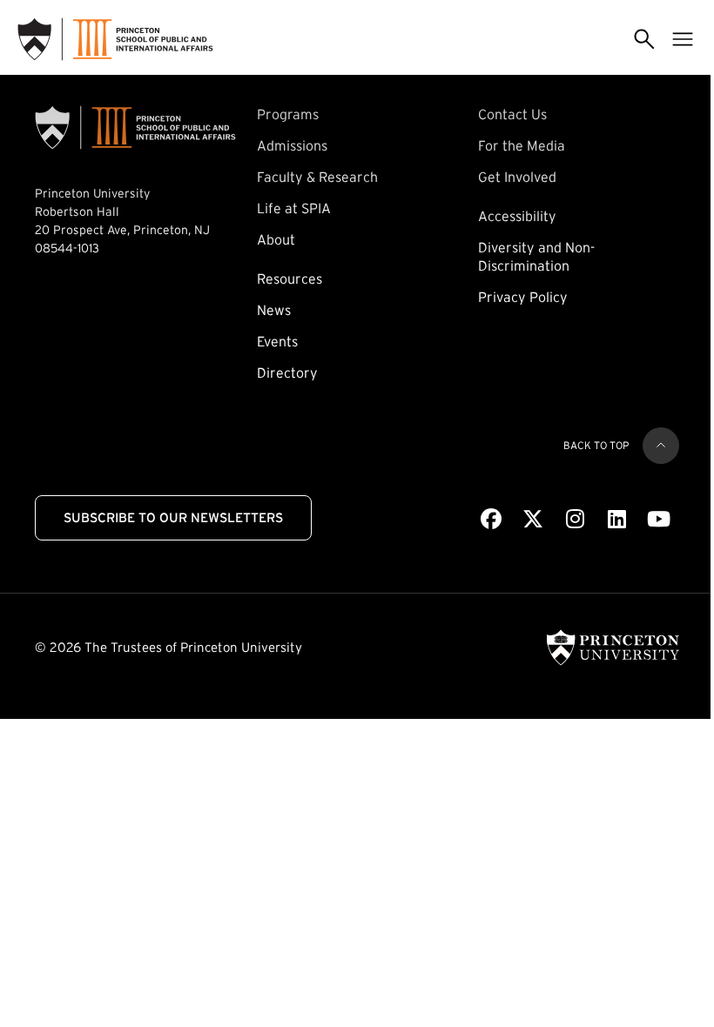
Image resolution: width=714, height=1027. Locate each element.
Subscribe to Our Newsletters (173, 517)
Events (277, 341)
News (274, 310)
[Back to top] (661, 445)
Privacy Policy (523, 297)
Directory (287, 372)
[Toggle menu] (683, 39)
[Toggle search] (644, 39)
